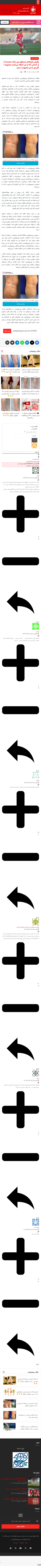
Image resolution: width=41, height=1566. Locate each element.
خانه (26, 1543)
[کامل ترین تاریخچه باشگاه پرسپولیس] (33, 1501)
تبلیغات (21, 1543)
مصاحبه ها (35, 58)
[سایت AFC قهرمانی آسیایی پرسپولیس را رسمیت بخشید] (33, 1482)
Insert (39, 1565)
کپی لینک (7, 331)
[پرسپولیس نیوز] (26, 10)
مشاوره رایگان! (20, 163)
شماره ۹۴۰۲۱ (20, 1449)
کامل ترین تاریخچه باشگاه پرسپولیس (15, 1499)
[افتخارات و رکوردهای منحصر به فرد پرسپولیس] (33, 1492)
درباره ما (15, 1543)
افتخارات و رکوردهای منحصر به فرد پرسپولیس (16, 1490)
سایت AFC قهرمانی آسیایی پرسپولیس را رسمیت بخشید (14, 1480)
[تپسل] (3, 132)
